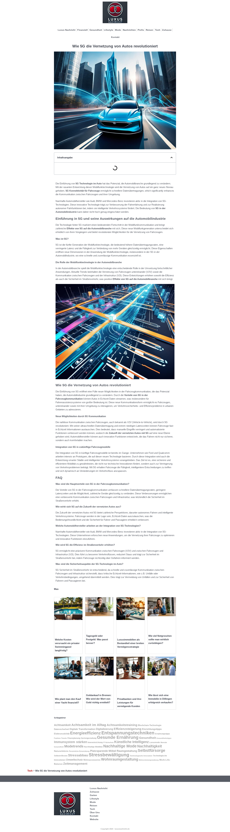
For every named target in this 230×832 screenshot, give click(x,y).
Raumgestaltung (127, 750)
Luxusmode (154, 742)
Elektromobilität (61, 734)
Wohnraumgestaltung (119, 759)
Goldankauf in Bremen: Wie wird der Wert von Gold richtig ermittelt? (98, 699)
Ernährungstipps (162, 734)
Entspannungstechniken (127, 732)
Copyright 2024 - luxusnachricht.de (115, 829)
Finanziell (82, 30)
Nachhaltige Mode (120, 746)
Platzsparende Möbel (103, 750)
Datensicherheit (61, 729)
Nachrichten (129, 30)
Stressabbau (78, 755)
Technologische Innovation (141, 756)
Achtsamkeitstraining (122, 725)
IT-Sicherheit (108, 742)
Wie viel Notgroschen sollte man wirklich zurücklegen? (160, 639)
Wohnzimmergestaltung (149, 760)
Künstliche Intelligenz (131, 742)
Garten (93, 795)
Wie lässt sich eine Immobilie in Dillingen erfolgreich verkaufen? (160, 699)
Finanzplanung (73, 738)
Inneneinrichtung (95, 742)
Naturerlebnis (61, 751)
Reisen (149, 30)
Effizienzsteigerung (127, 729)
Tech (157, 30)
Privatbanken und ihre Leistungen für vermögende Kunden (129, 702)
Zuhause (166, 30)
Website (94, 819)
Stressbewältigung (109, 754)
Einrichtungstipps (152, 729)
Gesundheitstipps (163, 738)
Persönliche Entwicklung (79, 751)
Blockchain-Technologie (149, 725)
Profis (141, 30)
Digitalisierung (104, 729)
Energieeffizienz (85, 733)
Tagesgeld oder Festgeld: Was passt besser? (97, 639)
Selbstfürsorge (151, 750)
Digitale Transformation (82, 729)
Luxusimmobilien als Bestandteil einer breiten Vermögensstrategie (130, 643)
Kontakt (115, 37)
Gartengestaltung (88, 738)
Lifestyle (108, 30)
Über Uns (95, 812)
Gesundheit (95, 30)
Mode (118, 30)
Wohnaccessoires (91, 760)
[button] (171, 157)
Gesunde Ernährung (117, 737)
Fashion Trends (60, 738)
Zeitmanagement (75, 763)
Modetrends (73, 746)
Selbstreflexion (60, 756)
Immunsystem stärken (70, 742)
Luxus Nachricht (66, 30)
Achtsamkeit (62, 725)
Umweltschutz (74, 759)
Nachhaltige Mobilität (93, 747)
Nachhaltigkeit (149, 746)
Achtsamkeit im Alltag (88, 725)
